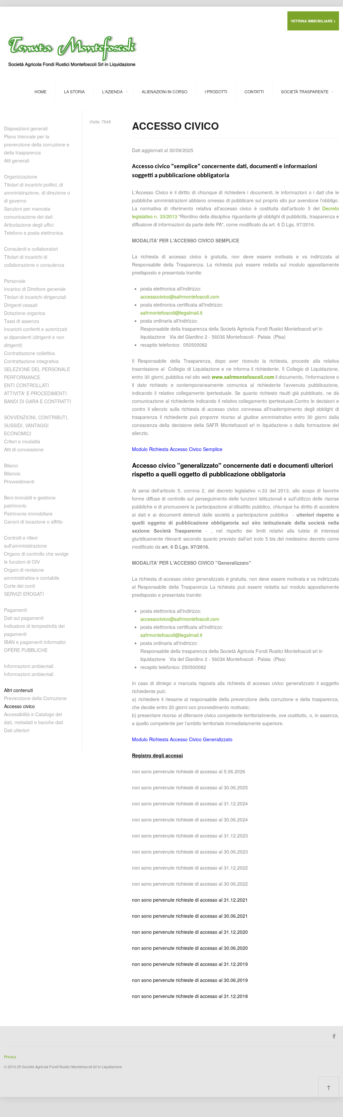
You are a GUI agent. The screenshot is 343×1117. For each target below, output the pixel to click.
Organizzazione (20, 176)
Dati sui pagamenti (24, 618)
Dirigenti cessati (21, 305)
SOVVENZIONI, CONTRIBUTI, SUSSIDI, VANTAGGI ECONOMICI (36, 425)
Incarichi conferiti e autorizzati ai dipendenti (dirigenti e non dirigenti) (35, 337)
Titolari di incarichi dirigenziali (35, 297)
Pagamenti (15, 609)
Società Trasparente (305, 91)
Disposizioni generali (26, 128)
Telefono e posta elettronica (33, 232)
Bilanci (11, 465)
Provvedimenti (19, 481)
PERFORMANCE (22, 377)
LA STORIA (74, 91)
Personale (14, 280)
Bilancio (12, 473)
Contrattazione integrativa (31, 361)
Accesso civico (19, 706)
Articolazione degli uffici (29, 224)
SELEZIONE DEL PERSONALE (37, 369)
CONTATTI (254, 91)
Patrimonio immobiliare (28, 513)
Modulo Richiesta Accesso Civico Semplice (177, 449)
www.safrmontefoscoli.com (243, 376)
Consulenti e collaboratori (31, 248)
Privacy (10, 1056)
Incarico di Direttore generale (35, 289)
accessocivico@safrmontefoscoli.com (179, 296)
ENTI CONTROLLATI (26, 385)
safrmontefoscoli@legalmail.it (171, 312)
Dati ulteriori (16, 730)
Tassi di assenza (21, 321)
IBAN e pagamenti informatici (35, 642)
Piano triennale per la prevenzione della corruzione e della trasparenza (36, 144)
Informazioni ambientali (28, 666)
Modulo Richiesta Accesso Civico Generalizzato (182, 739)
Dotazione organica (24, 313)
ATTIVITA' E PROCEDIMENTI (35, 393)
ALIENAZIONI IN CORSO (164, 91)
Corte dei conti (19, 585)
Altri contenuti (18, 690)
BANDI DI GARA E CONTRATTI (37, 401)
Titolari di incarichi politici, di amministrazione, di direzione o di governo (37, 192)
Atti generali (16, 160)
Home (41, 91)
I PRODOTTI (216, 91)
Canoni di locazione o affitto (33, 521)
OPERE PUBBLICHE (26, 650)
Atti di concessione (24, 449)
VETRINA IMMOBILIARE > (313, 20)
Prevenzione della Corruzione (35, 698)
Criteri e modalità (22, 441)
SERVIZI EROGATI (24, 593)
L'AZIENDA (112, 91)
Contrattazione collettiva (29, 353)
